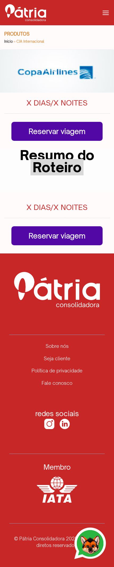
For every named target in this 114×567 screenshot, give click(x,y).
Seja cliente (57, 358)
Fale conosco (57, 383)
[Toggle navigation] (106, 12)
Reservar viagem (57, 131)
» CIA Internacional (29, 41)
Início (9, 41)
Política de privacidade (57, 370)
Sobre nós (57, 346)
